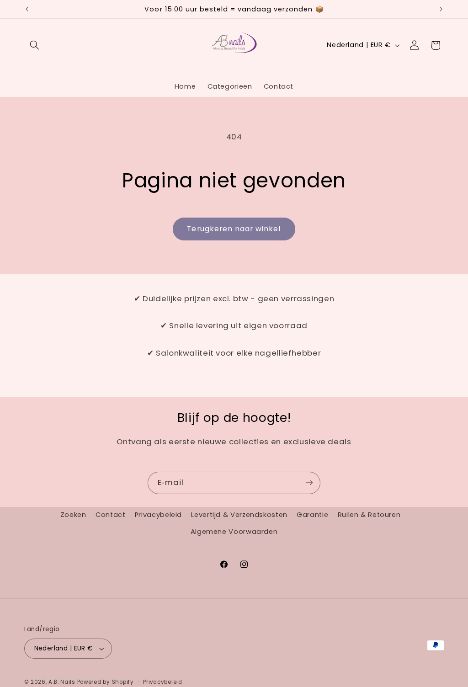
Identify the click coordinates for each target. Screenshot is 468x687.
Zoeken (73, 514)
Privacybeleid (158, 514)
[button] (34, 45)
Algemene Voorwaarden (234, 531)
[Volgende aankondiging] (441, 9)
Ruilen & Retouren (369, 514)
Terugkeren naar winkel (234, 229)
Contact (110, 514)
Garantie (312, 514)
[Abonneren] (309, 483)
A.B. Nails (61, 682)
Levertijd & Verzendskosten (239, 514)
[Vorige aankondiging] (27, 9)
